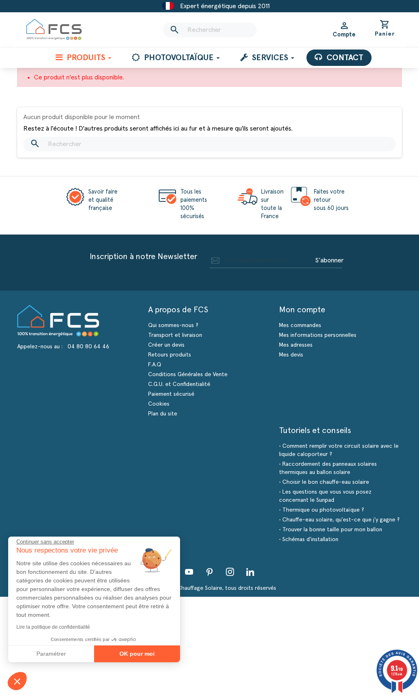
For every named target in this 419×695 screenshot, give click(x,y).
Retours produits (169, 355)
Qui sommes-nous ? (173, 325)
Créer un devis (166, 345)
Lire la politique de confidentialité (53, 627)
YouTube (189, 572)
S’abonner (329, 260)
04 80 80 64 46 (88, 347)
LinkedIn (250, 572)
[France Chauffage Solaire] (54, 30)
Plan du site (162, 414)
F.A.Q (154, 365)
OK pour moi (137, 653)
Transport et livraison (175, 335)
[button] (17, 681)
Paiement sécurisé (171, 394)
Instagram (230, 572)
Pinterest (209, 572)
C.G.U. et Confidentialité (179, 384)
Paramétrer (51, 653)
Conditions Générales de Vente (188, 374)
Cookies (158, 404)
